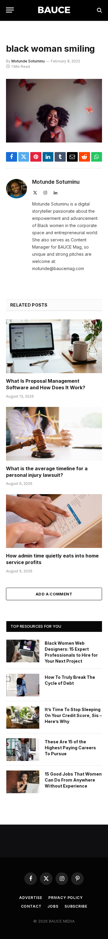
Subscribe (75, 906)
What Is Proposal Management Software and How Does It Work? (45, 384)
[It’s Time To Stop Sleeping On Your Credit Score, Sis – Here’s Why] (22, 717)
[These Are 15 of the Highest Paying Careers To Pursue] (22, 749)
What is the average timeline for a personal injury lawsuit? (47, 471)
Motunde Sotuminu (28, 61)
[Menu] (10, 10)
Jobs (52, 906)
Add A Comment (54, 594)
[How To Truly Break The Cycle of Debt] (22, 685)
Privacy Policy (65, 897)
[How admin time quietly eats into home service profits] (54, 521)
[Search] (99, 10)
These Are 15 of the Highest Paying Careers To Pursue (70, 747)
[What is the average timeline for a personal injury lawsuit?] (54, 434)
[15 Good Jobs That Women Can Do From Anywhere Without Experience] (22, 781)
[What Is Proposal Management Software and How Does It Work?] (54, 346)
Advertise (30, 897)
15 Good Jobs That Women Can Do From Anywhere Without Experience (73, 779)
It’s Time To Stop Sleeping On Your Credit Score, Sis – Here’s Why (73, 715)
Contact (31, 906)
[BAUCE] (54, 10)
